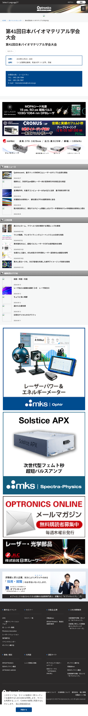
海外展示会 (6, 638)
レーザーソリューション (10, 634)
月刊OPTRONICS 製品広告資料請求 (55, 622)
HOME (4, 20)
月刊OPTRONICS (7, 663)
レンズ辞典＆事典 (30, 663)
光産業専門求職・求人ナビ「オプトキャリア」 (77, 619)
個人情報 (83, 692)
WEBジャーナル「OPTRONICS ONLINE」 (52, 671)
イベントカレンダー (9, 642)
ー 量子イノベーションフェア (10, 622)
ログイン (70, 2)
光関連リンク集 (80, 695)
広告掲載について (64, 692)
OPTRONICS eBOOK (9, 670)
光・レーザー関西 (8, 627)
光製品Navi (50, 618)
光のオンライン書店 (9, 666)
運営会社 (75, 692)
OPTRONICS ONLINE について (46, 692)
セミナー (10, 51)
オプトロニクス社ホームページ (54, 664)
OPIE (4, 618)
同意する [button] (24, 710)
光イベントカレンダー (15, 20)
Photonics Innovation (9, 631)
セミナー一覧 (28, 618)
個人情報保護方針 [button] (23, 704)
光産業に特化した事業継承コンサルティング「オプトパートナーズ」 (77, 626)
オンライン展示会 (8, 645)
